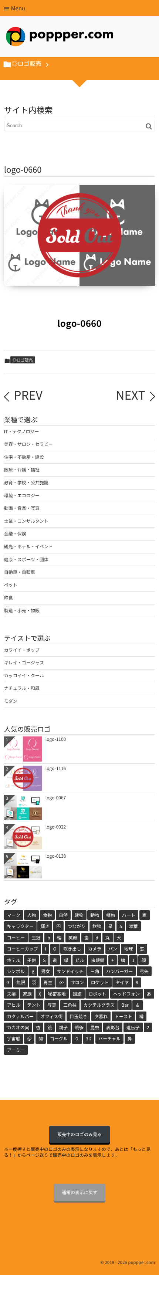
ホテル (13, 960)
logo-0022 (55, 826)
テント (33, 1005)
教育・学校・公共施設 (26, 482)
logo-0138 (55, 856)
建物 (79, 915)
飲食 (8, 597)
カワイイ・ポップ (22, 650)
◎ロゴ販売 (23, 360)
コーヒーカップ (22, 948)
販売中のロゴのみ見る (79, 1134)
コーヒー (16, 937)
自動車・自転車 (19, 572)
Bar (124, 1005)
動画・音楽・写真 (22, 508)
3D (88, 1038)
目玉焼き (78, 1016)
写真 (51, 1005)
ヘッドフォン (126, 993)
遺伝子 (133, 1027)
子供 (31, 960)
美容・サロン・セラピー (28, 444)
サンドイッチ (70, 971)
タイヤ (122, 982)
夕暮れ (101, 1016)
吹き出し (72, 948)
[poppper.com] (59, 38)
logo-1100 (55, 739)
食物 (47, 915)
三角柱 (70, 1005)
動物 (94, 915)
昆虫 (94, 1027)
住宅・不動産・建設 (24, 457)
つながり (76, 926)
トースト (123, 1016)
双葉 (133, 926)
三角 (94, 971)
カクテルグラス (99, 1005)
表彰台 (112, 1027)
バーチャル (109, 1038)
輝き (44, 926)
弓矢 (144, 971)
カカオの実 (18, 1027)
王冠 (35, 937)
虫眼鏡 (97, 960)
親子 (63, 1027)
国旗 (77, 993)
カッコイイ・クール (24, 675)
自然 (63, 915)
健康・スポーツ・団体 (26, 559)
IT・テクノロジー (21, 431)
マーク (13, 915)
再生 (48, 982)
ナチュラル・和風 (22, 688)
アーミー (16, 1050)
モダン (10, 701)
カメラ (94, 948)
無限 (20, 982)
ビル (79, 960)
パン (112, 948)
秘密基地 (57, 993)
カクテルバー (20, 1016)
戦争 (79, 1027)
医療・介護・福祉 (22, 469)
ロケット (100, 982)
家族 (27, 993)
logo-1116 (55, 768)
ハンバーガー (119, 971)
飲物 (96, 926)
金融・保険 (15, 533)
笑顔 (72, 937)
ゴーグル (59, 1038)
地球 (128, 948)
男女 (45, 971)
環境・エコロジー (22, 495)
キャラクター (20, 926)
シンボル (16, 971)
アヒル (13, 1005)
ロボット (97, 993)
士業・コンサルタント (26, 521)
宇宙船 (13, 1038)
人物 (31, 915)
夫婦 (11, 993)
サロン (77, 982)
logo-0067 (55, 797)
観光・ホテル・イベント (28, 546)
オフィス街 (51, 1016)
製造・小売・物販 (22, 610)
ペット (10, 585)
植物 (110, 915)
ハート (128, 915)
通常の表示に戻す (79, 1192)
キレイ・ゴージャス (24, 662)
